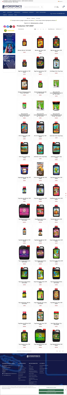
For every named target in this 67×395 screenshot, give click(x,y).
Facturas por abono (43, 368)
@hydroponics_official (37, 23)
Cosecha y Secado (22, 371)
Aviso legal (31, 366)
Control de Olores (21, 380)
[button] (4, 64)
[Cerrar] (65, 390)
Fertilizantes (20, 374)
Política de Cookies (33, 375)
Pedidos (41, 366)
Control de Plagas (21, 372)
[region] (33, 390)
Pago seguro (31, 373)
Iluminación (20, 375)
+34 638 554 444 (7, 375)
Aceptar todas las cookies (51, 392)
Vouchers (41, 371)
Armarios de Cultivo (22, 367)
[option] (9, 64)
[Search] (41, 7)
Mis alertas (42, 372)
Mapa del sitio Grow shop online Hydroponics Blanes (33, 383)
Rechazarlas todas (51, 390)
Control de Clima (21, 369)
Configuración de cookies (51, 387)
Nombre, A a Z (59, 29)
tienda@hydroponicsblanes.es (10, 373)
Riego (19, 378)
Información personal (44, 365)
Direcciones (42, 369)
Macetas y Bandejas (22, 377)
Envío (30, 365)
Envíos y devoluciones (33, 376)
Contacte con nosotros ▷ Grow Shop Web (33, 379)
